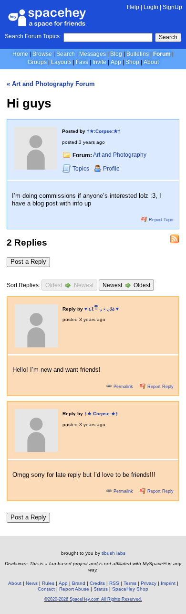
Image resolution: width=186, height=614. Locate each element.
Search (168, 37)
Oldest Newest (69, 285)
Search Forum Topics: (33, 36)
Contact (46, 589)
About (151, 62)
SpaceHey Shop (130, 589)
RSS (114, 583)
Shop (132, 62)
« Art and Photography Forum (51, 83)
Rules (48, 583)
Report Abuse (74, 589)
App (116, 62)
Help (133, 7)
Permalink (123, 386)
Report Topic (160, 219)
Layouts (61, 62)
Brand (78, 583)
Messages (92, 54)
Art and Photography (119, 155)
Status (100, 589)
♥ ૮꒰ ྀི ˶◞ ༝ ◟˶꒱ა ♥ (101, 309)
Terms (130, 583)
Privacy (148, 583)
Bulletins (137, 54)
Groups (37, 62)
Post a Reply (28, 261)
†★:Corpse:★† (104, 131)
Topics (81, 168)
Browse (42, 54)
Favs (82, 62)
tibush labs (113, 553)
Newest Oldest (127, 285)
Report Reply (160, 386)
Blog (116, 54)
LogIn (151, 7)
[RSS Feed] (174, 239)
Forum (162, 54)
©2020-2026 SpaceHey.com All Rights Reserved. (93, 599)
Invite (99, 62)
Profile (111, 168)
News (32, 583)
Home (20, 54)
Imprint (168, 583)
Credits (97, 583)
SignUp (172, 7)
